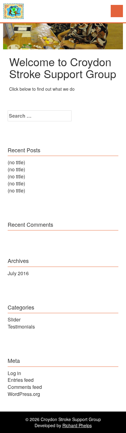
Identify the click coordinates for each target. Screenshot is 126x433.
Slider (14, 319)
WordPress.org (24, 393)
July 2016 (18, 273)
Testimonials (21, 326)
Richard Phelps (77, 425)
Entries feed (21, 379)
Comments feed (25, 386)
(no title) (16, 162)
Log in (14, 373)
